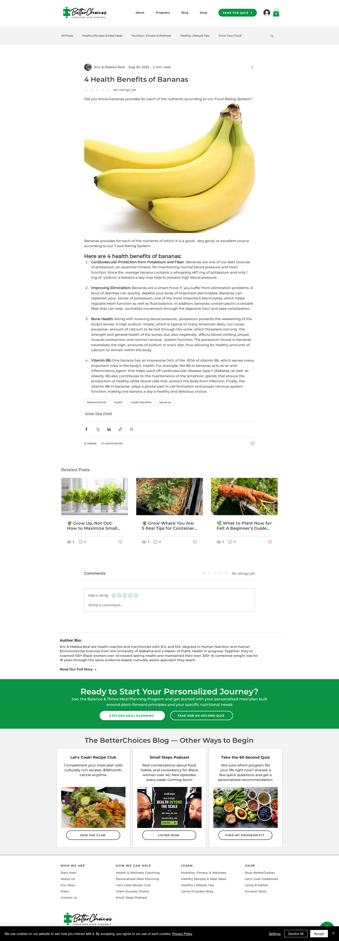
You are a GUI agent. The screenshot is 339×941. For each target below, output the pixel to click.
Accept (319, 933)
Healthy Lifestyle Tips (194, 35)
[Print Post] (131, 429)
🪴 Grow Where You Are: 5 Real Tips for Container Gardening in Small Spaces (168, 526)
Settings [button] (275, 933)
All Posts (67, 35)
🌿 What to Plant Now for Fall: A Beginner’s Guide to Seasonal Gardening (244, 526)
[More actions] (252, 67)
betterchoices (96, 402)
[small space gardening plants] (94, 496)
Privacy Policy (182, 933)
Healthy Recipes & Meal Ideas (102, 35)
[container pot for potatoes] (169, 496)
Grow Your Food (230, 35)
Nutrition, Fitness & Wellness (151, 35)
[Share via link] (120, 429)
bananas (165, 402)
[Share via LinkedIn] (109, 429)
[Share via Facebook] (86, 429)
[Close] (333, 933)
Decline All (295, 933)
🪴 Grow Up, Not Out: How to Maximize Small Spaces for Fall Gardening (94, 526)
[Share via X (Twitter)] (97, 429)
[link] (276, 13)
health (118, 402)
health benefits (141, 402)
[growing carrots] (244, 496)
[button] (272, 36)
